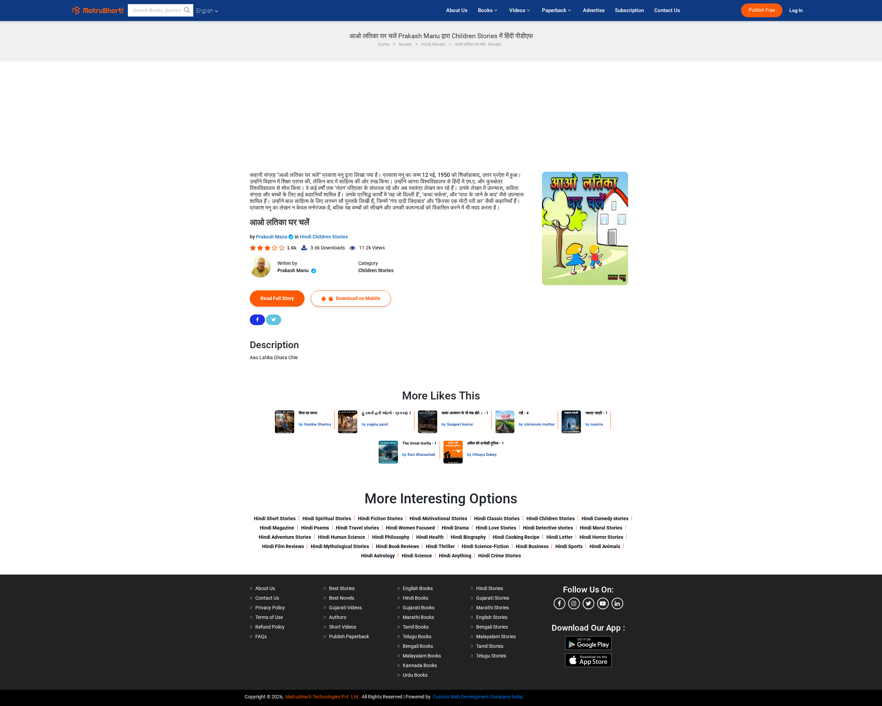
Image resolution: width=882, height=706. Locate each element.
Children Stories (375, 270)
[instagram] (574, 603)
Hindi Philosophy (390, 537)
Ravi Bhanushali (421, 454)
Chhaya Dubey (484, 454)
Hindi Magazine (277, 528)
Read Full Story (277, 298)
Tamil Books (416, 627)
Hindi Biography (468, 537)
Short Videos (342, 627)
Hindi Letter (559, 537)
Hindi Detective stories (548, 528)
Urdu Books (415, 675)
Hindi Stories (489, 588)
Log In (796, 10)
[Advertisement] (441, 113)
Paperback (555, 10)
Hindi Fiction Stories (380, 518)
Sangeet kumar (460, 424)
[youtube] (603, 603)
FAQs (261, 636)
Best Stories (342, 588)
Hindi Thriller (440, 546)
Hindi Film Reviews (283, 546)
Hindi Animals (604, 546)
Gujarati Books (418, 607)
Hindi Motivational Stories (438, 518)
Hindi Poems (315, 528)
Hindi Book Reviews (397, 546)
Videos (518, 10)
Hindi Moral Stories (601, 528)
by (301, 424)
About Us (457, 10)
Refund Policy (270, 627)
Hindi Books (415, 598)
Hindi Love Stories (496, 528)
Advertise (594, 10)
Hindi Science (417, 555)
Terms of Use (269, 617)
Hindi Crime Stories (499, 555)
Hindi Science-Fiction (485, 546)
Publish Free (762, 10)
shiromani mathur (539, 424)
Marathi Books (418, 617)
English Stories (491, 617)
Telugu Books (417, 636)
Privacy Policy (270, 607)
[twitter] (588, 603)
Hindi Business (532, 546)
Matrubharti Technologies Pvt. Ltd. (324, 696)
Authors (337, 617)
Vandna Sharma (317, 424)
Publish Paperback (349, 636)
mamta (597, 424)
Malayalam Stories (496, 636)
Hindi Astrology (378, 555)
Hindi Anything (455, 555)
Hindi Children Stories (324, 236)
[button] (187, 10)
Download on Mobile (357, 298)
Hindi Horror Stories (601, 537)
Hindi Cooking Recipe (516, 537)
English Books (418, 588)
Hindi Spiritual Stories (326, 518)
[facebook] (559, 603)
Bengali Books (418, 646)
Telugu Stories (491, 656)
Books (486, 10)
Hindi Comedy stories (605, 518)
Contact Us (667, 10)
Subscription (629, 10)
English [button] (204, 11)
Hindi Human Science (341, 537)
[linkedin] (617, 603)
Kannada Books (420, 665)
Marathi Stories (492, 607)
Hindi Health (430, 537)
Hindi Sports (569, 546)
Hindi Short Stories (275, 518)
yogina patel (377, 424)
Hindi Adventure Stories (285, 537)
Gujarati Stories (492, 598)
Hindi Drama (455, 528)
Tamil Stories (489, 646)
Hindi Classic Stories (497, 518)
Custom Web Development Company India (477, 696)
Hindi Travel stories (357, 528)
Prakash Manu (272, 236)
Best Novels (341, 598)
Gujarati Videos (345, 607)
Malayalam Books (422, 656)
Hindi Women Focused (410, 528)
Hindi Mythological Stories (340, 546)
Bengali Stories (492, 627)
